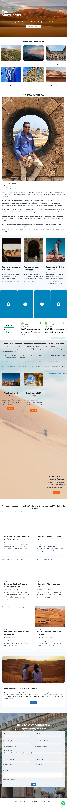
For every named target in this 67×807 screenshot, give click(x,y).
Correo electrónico (9, 741)
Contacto (15, 801)
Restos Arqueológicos (33, 85)
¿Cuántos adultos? (9, 759)
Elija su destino (7, 750)
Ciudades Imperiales (56, 64)
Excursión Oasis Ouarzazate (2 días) (20, 688)
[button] (66, 329)
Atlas (11, 64)
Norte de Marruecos (11, 85)
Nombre (6, 733)
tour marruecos (33, 801)
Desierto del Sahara (56, 85)
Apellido (37, 733)
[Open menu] (64, 3)
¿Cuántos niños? (40, 759)
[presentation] (17, 521)
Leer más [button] (23, 334)
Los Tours (51, 801)
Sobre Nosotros (24, 801)
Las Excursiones (42, 801)
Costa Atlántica (33, 64)
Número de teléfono (41, 741)
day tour (6, 534)
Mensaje (6, 770)
